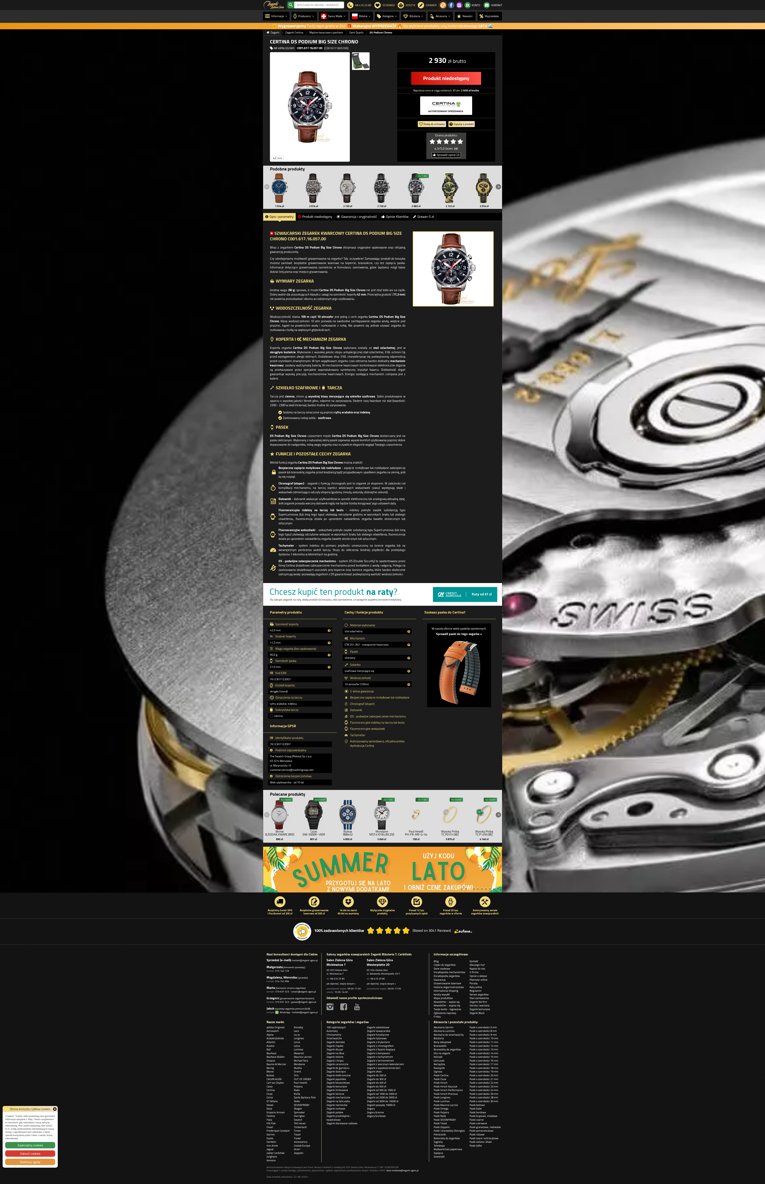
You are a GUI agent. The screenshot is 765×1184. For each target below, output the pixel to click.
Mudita (298, 1068)
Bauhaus (271, 1053)
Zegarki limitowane (337, 1090)
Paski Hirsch (440, 1082)
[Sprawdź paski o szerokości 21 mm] (459, 670)
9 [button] (493, 889)
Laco (296, 1030)
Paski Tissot (440, 1123)
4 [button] (474, 889)
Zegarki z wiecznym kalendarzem (385, 1064)
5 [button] (478, 889)
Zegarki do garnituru (338, 1068)
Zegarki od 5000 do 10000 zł (382, 1101)
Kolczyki (438, 1056)
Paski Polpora (441, 1112)
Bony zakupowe (442, 1042)
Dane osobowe (442, 968)
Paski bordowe (478, 1112)
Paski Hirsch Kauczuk (445, 1086)
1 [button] (462, 889)
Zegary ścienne (375, 1112)
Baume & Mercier (276, 1064)
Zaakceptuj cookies (30, 1145)
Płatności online (478, 979)
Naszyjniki (439, 1068)
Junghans (272, 1156)
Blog (436, 961)
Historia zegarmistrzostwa (449, 987)
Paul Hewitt (300, 1082)
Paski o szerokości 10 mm (484, 1038)
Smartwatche (334, 1038)
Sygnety (438, 1141)
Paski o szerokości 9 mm (483, 1034)
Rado (297, 1090)
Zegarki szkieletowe (378, 1027)
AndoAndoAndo (275, 1038)
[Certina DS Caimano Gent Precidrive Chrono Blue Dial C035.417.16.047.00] (279, 188)
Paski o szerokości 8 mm (483, 1030)
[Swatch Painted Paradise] (382, 871)
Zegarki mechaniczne (338, 1097)
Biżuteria (439, 1038)
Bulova (270, 1075)
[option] (382, 871)
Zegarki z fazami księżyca (381, 1049)
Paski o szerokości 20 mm (484, 1075)
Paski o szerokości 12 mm (484, 1045)
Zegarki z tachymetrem (380, 1056)
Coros (270, 1097)
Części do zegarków (445, 964)
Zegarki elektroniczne (339, 1075)
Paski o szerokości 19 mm (484, 1071)
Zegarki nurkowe (336, 1108)
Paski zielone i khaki (481, 1141)
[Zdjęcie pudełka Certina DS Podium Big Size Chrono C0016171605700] (361, 61)
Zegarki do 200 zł (376, 1075)
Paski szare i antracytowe (484, 1138)
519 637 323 (282, 991)
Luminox (298, 1049)
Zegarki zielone (335, 1056)
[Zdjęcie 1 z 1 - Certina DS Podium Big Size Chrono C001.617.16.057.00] (453, 268)
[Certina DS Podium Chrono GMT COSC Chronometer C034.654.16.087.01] (313, 188)
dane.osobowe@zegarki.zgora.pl (402, 1170)
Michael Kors (301, 1060)
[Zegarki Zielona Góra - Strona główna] (274, 5)
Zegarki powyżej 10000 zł (381, 1105)
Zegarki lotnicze (335, 1093)
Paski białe (476, 1108)
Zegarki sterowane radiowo (342, 1123)
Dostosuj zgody (30, 1162)
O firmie (474, 972)
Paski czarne (477, 1119)
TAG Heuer (300, 1123)
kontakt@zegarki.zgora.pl (305, 960)
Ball (269, 1049)
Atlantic (271, 1042)
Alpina (270, 1034)
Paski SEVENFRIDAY (445, 1119)
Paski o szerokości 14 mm (484, 1053)
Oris (296, 1075)
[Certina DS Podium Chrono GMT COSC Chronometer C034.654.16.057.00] (381, 188)
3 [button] (470, 889)
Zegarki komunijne (480, 1009)
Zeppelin (298, 1153)
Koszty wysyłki (442, 994)
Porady (474, 983)
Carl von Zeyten (275, 1082)
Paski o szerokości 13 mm (484, 1049)
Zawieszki (439, 1156)
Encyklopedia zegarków (447, 976)
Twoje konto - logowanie (447, 1009)
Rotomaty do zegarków (447, 1138)
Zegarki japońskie (336, 1079)
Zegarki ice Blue (335, 1053)
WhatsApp (284, 1012)
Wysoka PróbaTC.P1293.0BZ (484, 833)
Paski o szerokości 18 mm (484, 1068)
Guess (270, 1138)
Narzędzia (439, 1064)
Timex (297, 1130)
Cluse (270, 1093)
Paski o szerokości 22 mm (484, 1082)
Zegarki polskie (335, 1112)
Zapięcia (438, 1153)
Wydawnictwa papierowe (448, 1149)
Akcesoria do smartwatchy (449, 1034)
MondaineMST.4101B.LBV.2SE (381, 833)
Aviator (271, 1045)
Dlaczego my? (477, 964)
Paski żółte (476, 1145)
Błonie (270, 1071)
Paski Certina (441, 1075)
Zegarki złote (374, 1071)
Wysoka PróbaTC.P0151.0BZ (450, 833)
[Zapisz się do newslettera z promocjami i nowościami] (443, 5)
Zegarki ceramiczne (337, 1064)
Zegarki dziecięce (336, 1071)
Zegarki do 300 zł (376, 1079)
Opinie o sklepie (478, 976)
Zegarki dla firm (478, 1001)
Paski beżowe (477, 1105)
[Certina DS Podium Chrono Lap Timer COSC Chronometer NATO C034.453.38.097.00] (450, 188)
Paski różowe (477, 1134)
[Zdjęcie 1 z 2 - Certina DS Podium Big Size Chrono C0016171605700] (310, 107)
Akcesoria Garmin (443, 1027)
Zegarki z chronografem (380, 1045)
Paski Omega (441, 1108)
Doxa (269, 1108)
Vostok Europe (302, 1145)
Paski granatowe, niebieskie (485, 1127)
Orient (297, 1071)
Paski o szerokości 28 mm (484, 1097)
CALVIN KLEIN (274, 1079)
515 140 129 (282, 971)
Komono (271, 1160)
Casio (270, 1086)
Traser (297, 1138)
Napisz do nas (477, 968)
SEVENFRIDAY (301, 1105)
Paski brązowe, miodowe (483, 1116)
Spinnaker (299, 1112)
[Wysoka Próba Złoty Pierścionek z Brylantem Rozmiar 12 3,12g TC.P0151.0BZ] (450, 814)
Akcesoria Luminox (444, 1030)
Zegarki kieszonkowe (338, 1082)
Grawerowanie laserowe (447, 983)
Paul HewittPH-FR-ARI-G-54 (416, 833)
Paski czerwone (478, 1123)
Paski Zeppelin (442, 1127)
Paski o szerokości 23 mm (484, 1086)
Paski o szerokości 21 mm (484, 1079)
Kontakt (474, 961)
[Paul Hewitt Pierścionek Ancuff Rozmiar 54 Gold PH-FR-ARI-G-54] (416, 814)
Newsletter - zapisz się (447, 1001)
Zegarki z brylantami (378, 1042)
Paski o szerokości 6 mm (483, 1027)
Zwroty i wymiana (479, 1005)
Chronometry (334, 1034)
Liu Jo (297, 1034)
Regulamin (476, 990)
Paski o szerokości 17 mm (484, 1064)
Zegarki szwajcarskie (378, 1030)
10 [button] (497, 889)
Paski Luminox (442, 1101)
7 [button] (485, 889)
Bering (270, 1068)
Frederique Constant (278, 1130)
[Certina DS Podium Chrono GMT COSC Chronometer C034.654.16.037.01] (347, 188)
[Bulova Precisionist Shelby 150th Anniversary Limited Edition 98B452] (347, 814)
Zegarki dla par (335, 1049)
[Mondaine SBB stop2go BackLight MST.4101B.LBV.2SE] (381, 814)
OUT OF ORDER (302, 1079)
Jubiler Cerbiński (275, 1153)
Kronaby (298, 1027)
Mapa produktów (443, 998)
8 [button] (489, 889)
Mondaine (299, 1064)
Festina (271, 1116)
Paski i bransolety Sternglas (449, 1130)
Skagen (298, 1108)
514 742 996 (282, 981)
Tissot (297, 1134)
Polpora (298, 1086)
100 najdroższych (336, 1027)
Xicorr (297, 1149)
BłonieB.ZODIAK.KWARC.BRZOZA (282, 833)
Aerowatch (273, 1030)
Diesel (270, 1105)
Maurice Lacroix (303, 1056)
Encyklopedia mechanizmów (449, 972)
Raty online (476, 987)
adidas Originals (275, 1027)
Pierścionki (440, 1134)
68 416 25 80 (337, 978)
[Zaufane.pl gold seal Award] (302, 931)
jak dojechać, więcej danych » (341, 983)
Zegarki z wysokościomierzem (383, 1068)
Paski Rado (440, 1116)
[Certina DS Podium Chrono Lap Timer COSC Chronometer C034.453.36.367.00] (484, 188)
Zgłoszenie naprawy (445, 1013)
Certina (271, 1090)
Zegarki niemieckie (337, 1105)
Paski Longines (442, 1097)
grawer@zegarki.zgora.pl (303, 1002)
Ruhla (297, 1093)
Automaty (332, 1030)
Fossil (270, 1127)
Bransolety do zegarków (447, 1049)
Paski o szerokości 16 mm (484, 1060)
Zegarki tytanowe (377, 1038)
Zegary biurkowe (376, 1116)
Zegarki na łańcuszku (338, 1101)
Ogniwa (438, 1071)
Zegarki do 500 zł (376, 1086)
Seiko (297, 1101)
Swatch (298, 1119)
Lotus (297, 1045)
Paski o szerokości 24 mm (484, 1090)
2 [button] (466, 889)
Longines (299, 1038)
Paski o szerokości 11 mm (484, 1042)
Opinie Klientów (397, 216)
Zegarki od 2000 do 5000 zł (382, 1097)
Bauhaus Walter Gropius (276, 1058)
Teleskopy (439, 1145)
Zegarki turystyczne (378, 1034)
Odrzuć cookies (30, 1154)
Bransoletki (440, 1045)
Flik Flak (271, 1123)
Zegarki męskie (335, 1045)
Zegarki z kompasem (378, 1053)
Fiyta (269, 1119)
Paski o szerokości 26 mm (484, 1093)
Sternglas (299, 1116)
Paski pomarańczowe (481, 1130)
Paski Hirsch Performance (448, 1090)
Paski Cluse (440, 1079)
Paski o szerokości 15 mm (484, 1056)
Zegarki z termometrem (380, 1060)
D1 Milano (272, 1101)
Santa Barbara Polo (305, 1097)
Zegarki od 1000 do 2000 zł (382, 1093)
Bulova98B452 (348, 833)
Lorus (297, 1042)
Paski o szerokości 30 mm (484, 1101)
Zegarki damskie (336, 1042)
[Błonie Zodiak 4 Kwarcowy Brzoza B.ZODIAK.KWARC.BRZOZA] (279, 814)
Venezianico (300, 1141)
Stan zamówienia (479, 998)
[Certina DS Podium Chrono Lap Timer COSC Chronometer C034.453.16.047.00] (416, 188)
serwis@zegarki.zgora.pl (303, 991)
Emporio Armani (276, 1112)
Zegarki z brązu (335, 1060)
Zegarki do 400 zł (376, 1082)
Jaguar (270, 1149)
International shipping (446, 990)
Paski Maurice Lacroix (446, 1105)
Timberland (300, 1127)
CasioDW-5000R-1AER (314, 833)
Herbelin (271, 1141)
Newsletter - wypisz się (447, 1005)
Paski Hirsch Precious (446, 1093)
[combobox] (319, 5)
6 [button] (482, 889)
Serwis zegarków (479, 994)
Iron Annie (272, 1145)
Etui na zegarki (442, 1053)
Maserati (299, 1053)
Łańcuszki (439, 1060)
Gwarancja (440, 979)
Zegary (371, 1108)
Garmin (271, 1134)
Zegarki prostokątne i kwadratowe (338, 1118)
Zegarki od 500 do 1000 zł (381, 1090)
